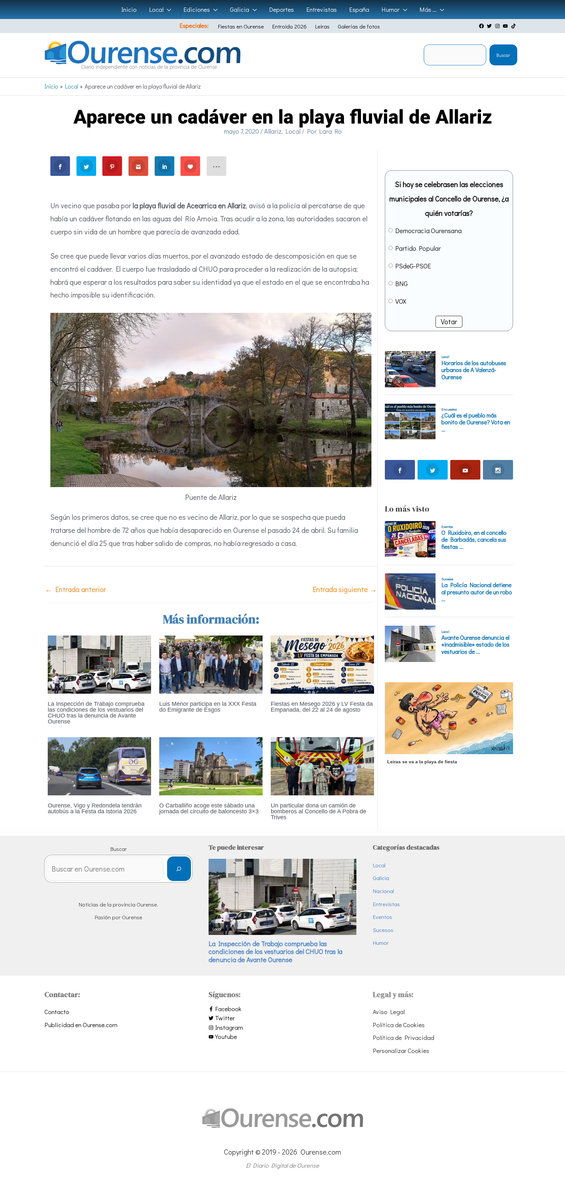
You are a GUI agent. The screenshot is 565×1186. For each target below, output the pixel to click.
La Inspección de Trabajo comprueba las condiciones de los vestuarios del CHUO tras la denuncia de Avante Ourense (96, 713)
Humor (381, 942)
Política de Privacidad (403, 1037)
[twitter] (490, 26)
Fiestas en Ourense (241, 26)
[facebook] (482, 26)
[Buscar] (179, 868)
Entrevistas (386, 904)
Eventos (382, 917)
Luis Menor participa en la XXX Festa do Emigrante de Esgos (207, 707)
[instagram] (498, 26)
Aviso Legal (389, 1012)
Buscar (503, 55)
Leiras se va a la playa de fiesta (422, 761)
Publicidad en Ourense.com (80, 1025)
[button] (167, 9)
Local (292, 131)
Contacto (56, 1012)
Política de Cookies (399, 1025)
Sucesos (383, 930)
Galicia (381, 878)
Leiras (322, 26)
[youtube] (506, 26)
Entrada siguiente (345, 589)
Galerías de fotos (359, 26)
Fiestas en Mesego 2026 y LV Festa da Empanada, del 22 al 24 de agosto (322, 707)
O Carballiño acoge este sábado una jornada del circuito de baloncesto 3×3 (209, 808)
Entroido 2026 (289, 26)
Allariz (273, 131)
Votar (449, 321)
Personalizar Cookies (401, 1050)
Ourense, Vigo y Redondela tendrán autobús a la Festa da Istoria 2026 (95, 808)
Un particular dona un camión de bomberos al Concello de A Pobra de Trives (318, 811)
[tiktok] (514, 26)
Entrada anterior (75, 589)
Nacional (383, 891)
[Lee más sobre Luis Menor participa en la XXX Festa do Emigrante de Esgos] (211, 663)
